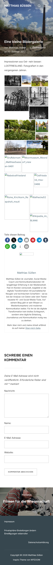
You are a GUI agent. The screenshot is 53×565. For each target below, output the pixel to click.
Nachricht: (9, 390)
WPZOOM (35, 559)
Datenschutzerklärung (38, 542)
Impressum (9, 521)
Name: (7, 423)
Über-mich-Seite (32, 328)
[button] (7, 240)
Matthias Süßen (17, 5)
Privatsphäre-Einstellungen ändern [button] (20, 530)
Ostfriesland (39, 47)
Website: (8, 452)
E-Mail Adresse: (12, 437)
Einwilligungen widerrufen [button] (16, 533)
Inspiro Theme (19, 559)
